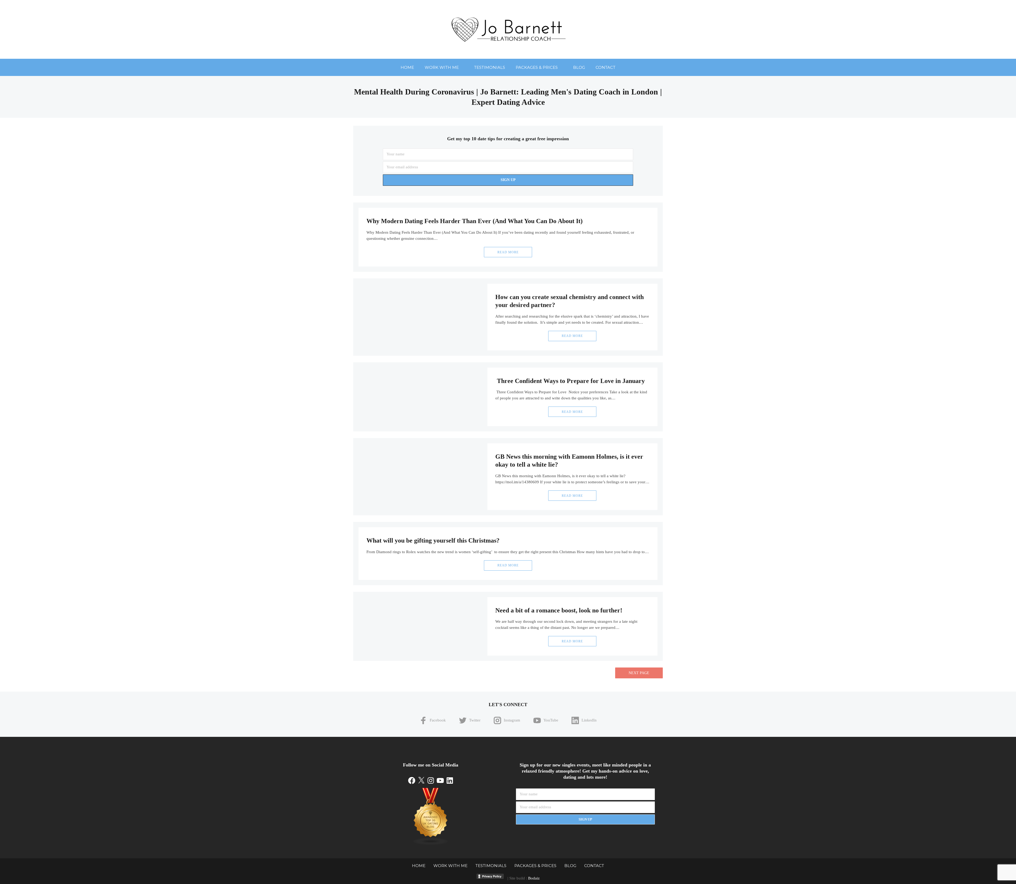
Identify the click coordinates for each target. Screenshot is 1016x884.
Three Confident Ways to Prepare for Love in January (570, 380)
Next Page (639, 673)
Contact (605, 67)
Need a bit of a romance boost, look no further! (558, 610)
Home (407, 67)
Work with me (442, 67)
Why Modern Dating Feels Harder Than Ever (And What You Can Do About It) (474, 221)
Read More (508, 252)
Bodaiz (534, 878)
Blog (579, 67)
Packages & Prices (537, 67)
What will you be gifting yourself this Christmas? (433, 540)
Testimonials (489, 67)
